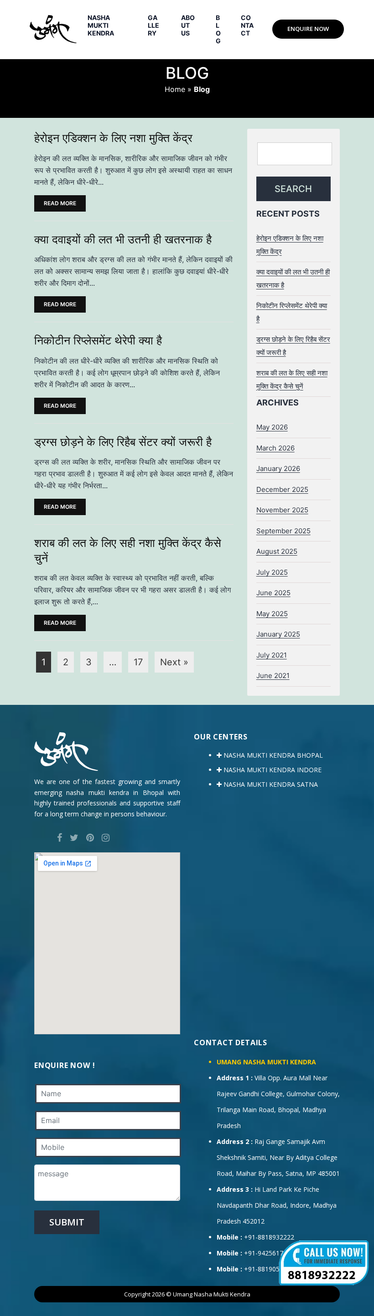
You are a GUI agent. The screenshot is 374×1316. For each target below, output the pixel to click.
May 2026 (272, 427)
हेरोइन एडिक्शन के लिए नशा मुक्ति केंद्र (113, 138)
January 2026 (278, 468)
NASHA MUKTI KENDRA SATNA (270, 784)
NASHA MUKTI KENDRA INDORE (272, 769)
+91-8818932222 (269, 1237)
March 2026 (275, 448)
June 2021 (273, 675)
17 (138, 662)
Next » (174, 662)
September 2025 (283, 530)
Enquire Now (308, 29)
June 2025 (273, 592)
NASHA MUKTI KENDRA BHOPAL (272, 755)
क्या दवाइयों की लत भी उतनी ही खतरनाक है (123, 239)
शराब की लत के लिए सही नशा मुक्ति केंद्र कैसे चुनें (127, 550)
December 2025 (282, 489)
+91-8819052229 (269, 1269)
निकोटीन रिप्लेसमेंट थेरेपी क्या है (98, 340)
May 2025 (272, 613)
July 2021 (271, 655)
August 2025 (276, 551)
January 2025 (278, 634)
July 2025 (272, 572)
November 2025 (282, 510)
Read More (60, 203)
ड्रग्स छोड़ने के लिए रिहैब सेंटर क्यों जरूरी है (123, 442)
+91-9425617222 (269, 1253)
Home (175, 89)
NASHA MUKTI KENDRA (101, 25)
